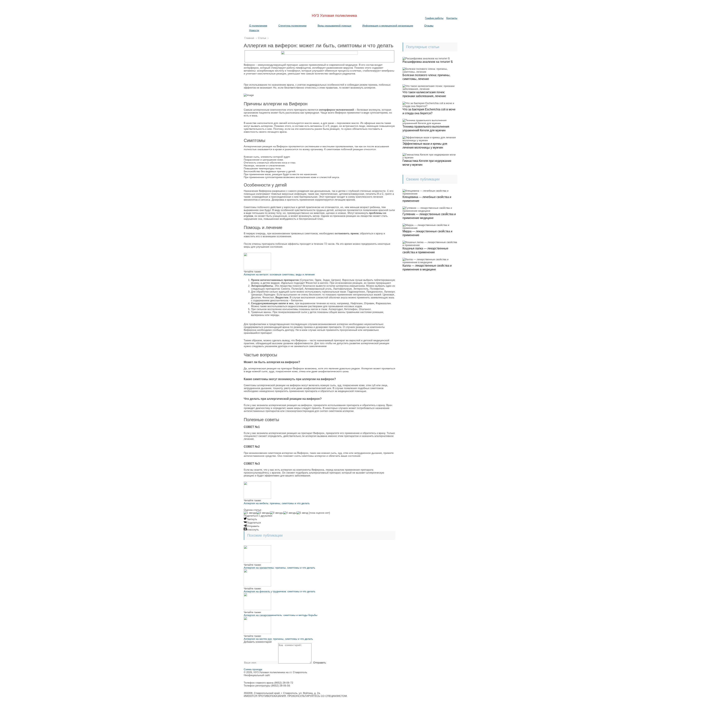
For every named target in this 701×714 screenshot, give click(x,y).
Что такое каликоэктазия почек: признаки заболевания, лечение (424, 94)
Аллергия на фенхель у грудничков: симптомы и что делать (279, 591)
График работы (434, 18)
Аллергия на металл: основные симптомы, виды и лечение (279, 274)
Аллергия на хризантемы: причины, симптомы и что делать (279, 567)
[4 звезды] (290, 512)
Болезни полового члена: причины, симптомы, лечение (426, 77)
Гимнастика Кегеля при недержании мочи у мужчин (427, 162)
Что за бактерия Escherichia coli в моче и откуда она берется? (429, 111)
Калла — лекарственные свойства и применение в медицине (427, 267)
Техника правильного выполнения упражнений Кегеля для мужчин (426, 128)
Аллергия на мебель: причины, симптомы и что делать (277, 503)
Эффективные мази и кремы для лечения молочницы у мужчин (425, 145)
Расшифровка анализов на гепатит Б (428, 61)
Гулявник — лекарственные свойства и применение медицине (429, 216)
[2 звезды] (263, 512)
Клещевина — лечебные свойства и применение (427, 198)
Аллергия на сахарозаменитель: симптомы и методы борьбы (280, 615)
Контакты (451, 18)
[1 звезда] (250, 512)
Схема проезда (253, 669)
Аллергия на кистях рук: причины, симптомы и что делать (278, 638)
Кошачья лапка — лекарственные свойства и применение (425, 250)
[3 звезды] (276, 512)
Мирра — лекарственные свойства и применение (427, 233)
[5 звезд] (302, 512)
